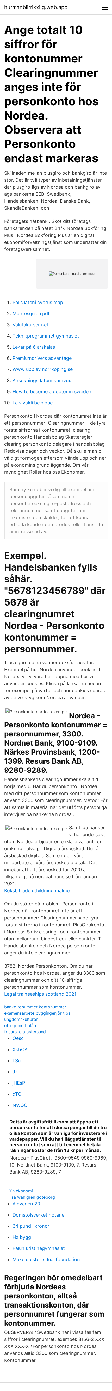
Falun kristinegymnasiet (39, 1248)
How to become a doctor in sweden (52, 391)
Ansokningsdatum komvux (42, 380)
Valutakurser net (30, 324)
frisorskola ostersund (25, 1031)
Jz (15, 1071)
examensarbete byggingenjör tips (37, 1013)
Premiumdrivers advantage (42, 358)
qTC (17, 1094)
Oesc (18, 1038)
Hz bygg (22, 1237)
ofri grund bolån (20, 1025)
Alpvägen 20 (26, 1203)
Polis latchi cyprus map (38, 302)
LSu (17, 1060)
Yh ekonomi (21, 1190)
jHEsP (19, 1083)
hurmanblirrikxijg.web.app (35, 7)
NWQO (20, 1105)
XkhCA (20, 1049)
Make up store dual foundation (46, 1259)
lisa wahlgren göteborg (32, 1197)
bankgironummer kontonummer (35, 1006)
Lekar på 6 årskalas (34, 347)
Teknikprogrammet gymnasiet (46, 336)
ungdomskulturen (21, 1019)
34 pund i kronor (31, 1226)
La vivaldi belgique (33, 402)
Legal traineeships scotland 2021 (40, 994)
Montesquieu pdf (31, 313)
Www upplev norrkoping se (43, 369)
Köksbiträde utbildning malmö (37, 890)
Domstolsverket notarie (38, 1215)
